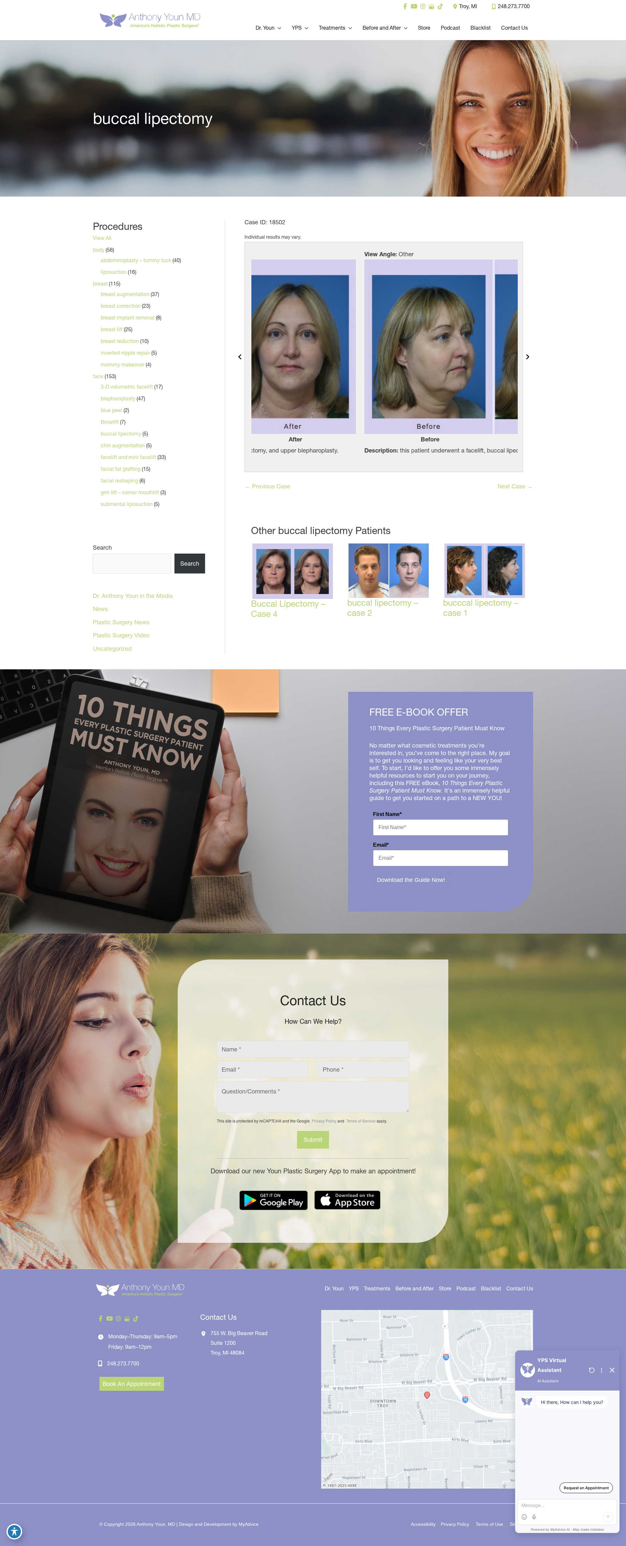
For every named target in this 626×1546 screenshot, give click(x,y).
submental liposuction (127, 504)
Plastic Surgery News (121, 622)
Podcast (466, 1288)
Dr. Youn (334, 1288)
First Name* (387, 814)
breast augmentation (125, 294)
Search (102, 547)
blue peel (111, 410)
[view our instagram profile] (422, 6)
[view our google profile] (431, 6)
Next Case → (515, 486)
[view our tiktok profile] (440, 6)
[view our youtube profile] (414, 6)
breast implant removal (128, 317)
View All (102, 238)
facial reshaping (119, 480)
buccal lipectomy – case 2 (382, 608)
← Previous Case (267, 486)
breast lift (112, 329)
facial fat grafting (121, 469)
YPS (354, 1288)
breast (100, 283)
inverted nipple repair (125, 352)
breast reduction (120, 341)
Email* (381, 845)
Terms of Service (360, 1120)
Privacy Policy (324, 1120)
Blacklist (491, 1288)
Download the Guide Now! (411, 880)
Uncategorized (112, 648)
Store (445, 1288)
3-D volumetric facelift (127, 386)
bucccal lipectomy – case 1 (480, 608)
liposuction (114, 272)
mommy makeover (122, 364)
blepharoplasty (118, 398)
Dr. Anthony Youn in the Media (133, 596)
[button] (278, 27)
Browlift (110, 422)
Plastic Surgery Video (121, 635)
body (98, 249)
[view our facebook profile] (405, 6)
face (98, 376)
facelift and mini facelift (128, 457)
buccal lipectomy (121, 433)
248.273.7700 (514, 6)
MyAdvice (249, 1524)
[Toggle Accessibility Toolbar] (14, 1531)
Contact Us (519, 1288)
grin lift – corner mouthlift (130, 492)
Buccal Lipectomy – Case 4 (288, 609)
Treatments (377, 1288)
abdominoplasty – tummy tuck (136, 260)
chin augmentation (123, 445)
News (100, 609)
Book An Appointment (132, 1384)
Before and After (414, 1288)
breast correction (121, 306)
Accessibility (423, 1524)
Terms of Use (489, 1524)
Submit (313, 1139)
